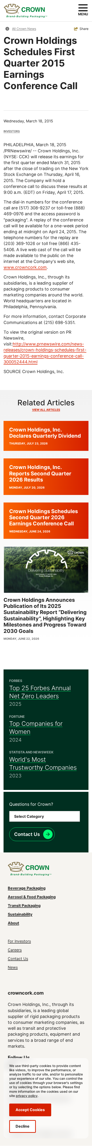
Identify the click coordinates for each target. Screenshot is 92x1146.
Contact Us (27, 834)
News (13, 967)
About (13, 923)
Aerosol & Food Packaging (32, 896)
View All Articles (46, 409)
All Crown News (24, 29)
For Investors (19, 941)
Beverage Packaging (27, 888)
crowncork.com (26, 993)
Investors (12, 131)
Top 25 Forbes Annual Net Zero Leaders (40, 692)
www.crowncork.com (25, 267)
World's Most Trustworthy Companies (43, 763)
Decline (22, 1126)
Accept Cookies (30, 1109)
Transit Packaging (24, 905)
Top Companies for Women (36, 727)
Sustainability (20, 914)
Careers (15, 949)
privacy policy (27, 1096)
